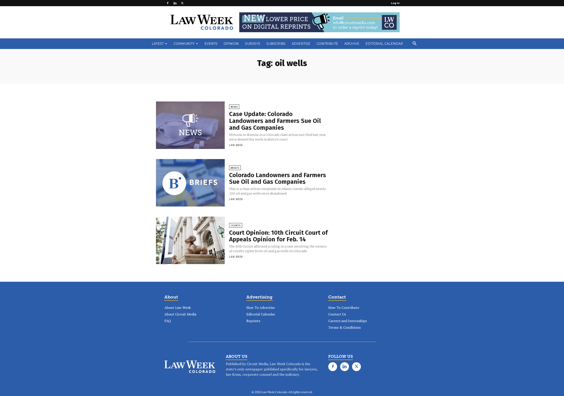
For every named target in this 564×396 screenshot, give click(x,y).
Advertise (301, 44)
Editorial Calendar (384, 44)
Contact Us (337, 314)
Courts (236, 225)
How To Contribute (343, 307)
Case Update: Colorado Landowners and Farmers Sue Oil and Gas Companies (275, 120)
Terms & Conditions (344, 327)
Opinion (231, 44)
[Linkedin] (175, 3)
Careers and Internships (347, 320)
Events (210, 44)
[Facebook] (167, 3)
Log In (395, 3)
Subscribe (276, 44)
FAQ (167, 320)
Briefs (235, 168)
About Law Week (177, 307)
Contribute (327, 44)
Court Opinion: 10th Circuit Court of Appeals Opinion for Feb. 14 (278, 236)
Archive (351, 44)
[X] (182, 3)
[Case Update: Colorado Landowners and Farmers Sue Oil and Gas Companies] (190, 125)
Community (184, 44)
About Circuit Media (180, 314)
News (234, 106)
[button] (414, 43)
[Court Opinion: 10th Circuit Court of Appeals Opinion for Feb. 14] (190, 241)
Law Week (236, 145)
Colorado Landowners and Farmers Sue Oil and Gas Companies (277, 178)
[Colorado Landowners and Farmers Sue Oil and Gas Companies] (190, 183)
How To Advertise (260, 307)
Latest (158, 44)
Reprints (253, 320)
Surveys (252, 44)
